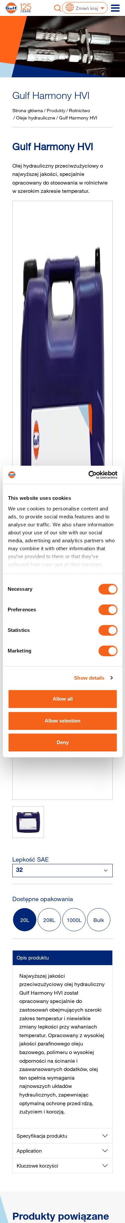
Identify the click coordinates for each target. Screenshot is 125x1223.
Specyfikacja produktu (42, 1136)
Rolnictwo (79, 110)
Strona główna (27, 110)
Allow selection (62, 721)
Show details (89, 678)
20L (24, 920)
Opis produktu (33, 957)
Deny (63, 742)
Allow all (63, 699)
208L (49, 920)
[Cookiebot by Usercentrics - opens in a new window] (89, 475)
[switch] (107, 609)
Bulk (98, 920)
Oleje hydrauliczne (35, 117)
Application (29, 1151)
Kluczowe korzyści (37, 1166)
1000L (74, 920)
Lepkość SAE (30, 859)
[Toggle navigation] (115, 8)
